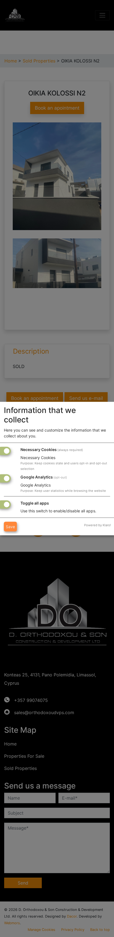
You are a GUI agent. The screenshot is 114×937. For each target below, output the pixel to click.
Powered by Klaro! (97, 525)
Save (10, 526)
